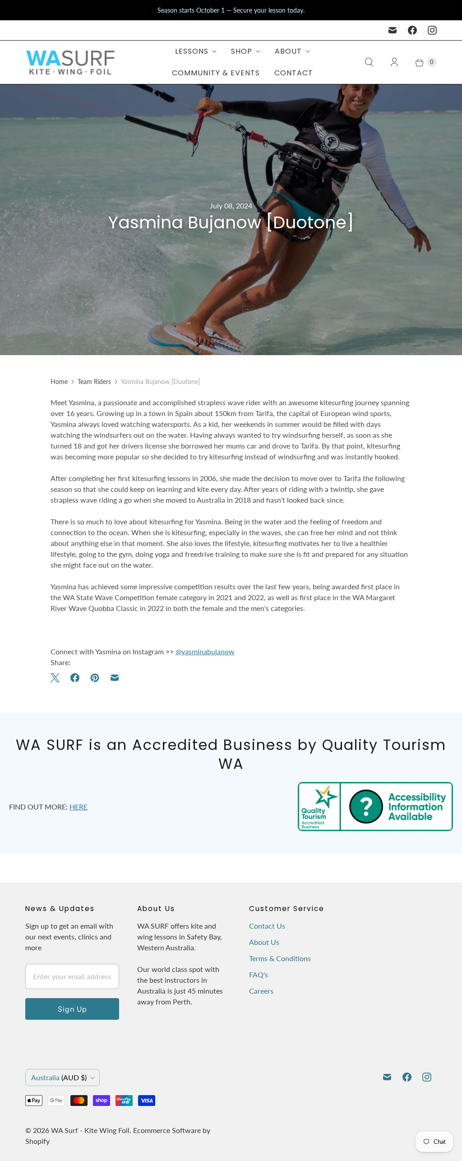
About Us (264, 942)
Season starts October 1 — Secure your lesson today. (231, 10)
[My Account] (394, 62)
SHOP (241, 51)
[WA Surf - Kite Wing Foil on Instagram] (432, 30)
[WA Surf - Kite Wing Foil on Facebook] (412, 30)
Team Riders (94, 381)
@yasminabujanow (205, 651)
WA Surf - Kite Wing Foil (90, 1130)
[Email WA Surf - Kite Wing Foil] (392, 30)
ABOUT (288, 51)
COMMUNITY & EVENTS (216, 73)
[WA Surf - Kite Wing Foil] (70, 62)
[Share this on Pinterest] (95, 678)
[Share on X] (58, 678)
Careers (261, 990)
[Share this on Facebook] (75, 678)
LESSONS (191, 51)
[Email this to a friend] (115, 678)
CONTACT (293, 73)
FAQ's (258, 974)
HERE (78, 806)
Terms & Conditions (280, 958)
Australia (59, 1077)
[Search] (369, 62)
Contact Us (267, 925)
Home (59, 381)
